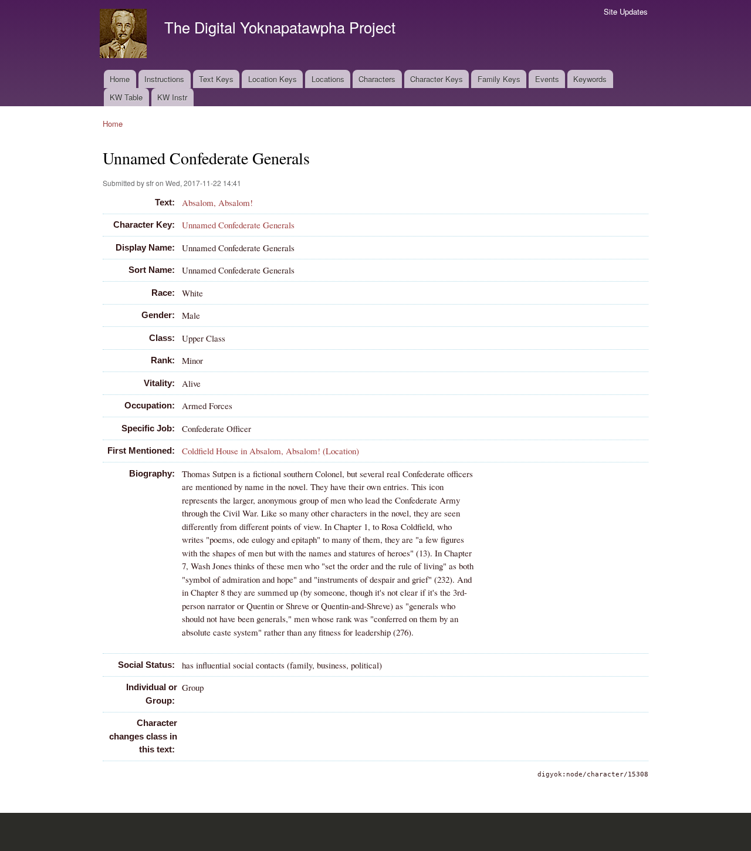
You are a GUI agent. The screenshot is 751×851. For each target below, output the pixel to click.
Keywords (590, 79)
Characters (376, 79)
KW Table (126, 97)
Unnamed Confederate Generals (238, 225)
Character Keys (436, 79)
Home (120, 79)
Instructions (164, 79)
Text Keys (216, 79)
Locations (328, 79)
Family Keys (499, 79)
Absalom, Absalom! (217, 202)
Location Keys (272, 79)
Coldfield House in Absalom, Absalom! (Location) (270, 451)
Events (547, 79)
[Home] (124, 35)
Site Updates (626, 11)
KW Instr (172, 97)
